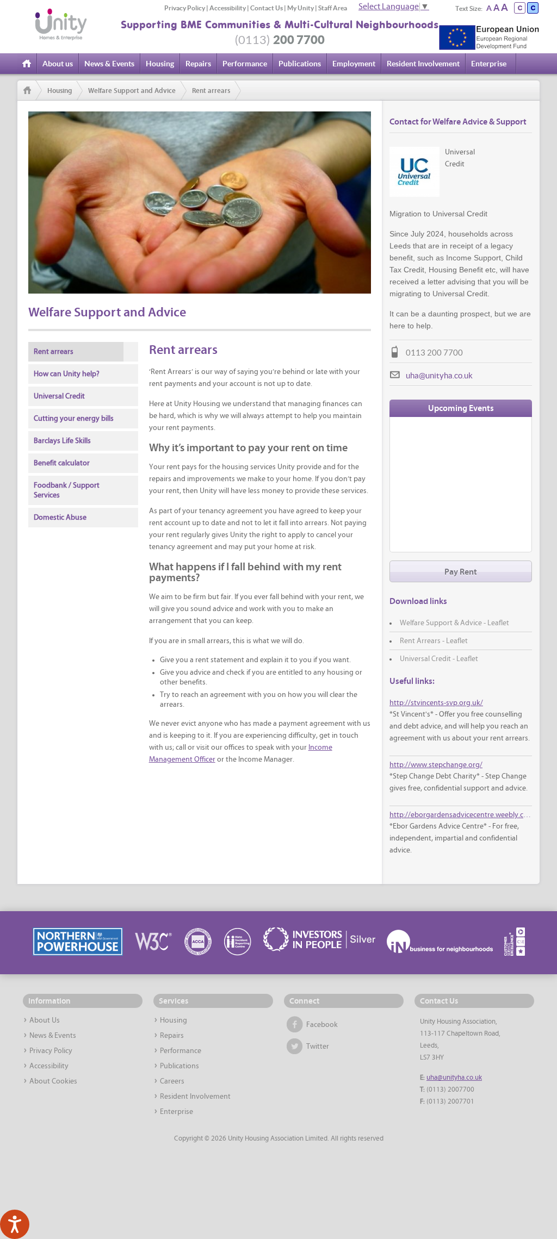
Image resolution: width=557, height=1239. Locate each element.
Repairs (198, 63)
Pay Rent (460, 572)
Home (27, 63)
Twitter (317, 1047)
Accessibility (227, 7)
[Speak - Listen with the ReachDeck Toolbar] (14, 1224)
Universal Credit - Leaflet (439, 659)
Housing (160, 63)
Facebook (322, 1025)
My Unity (300, 7)
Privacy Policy (184, 7)
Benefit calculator (62, 463)
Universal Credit (59, 397)
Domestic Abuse (60, 518)
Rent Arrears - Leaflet (434, 641)
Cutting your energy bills (74, 419)
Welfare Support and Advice (132, 90)
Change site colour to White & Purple (519, 8)
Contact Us (266, 7)
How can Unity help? (67, 374)
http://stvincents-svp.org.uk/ (436, 703)
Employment (353, 63)
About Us (44, 1021)
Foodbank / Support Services (67, 491)
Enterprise (488, 63)
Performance (244, 63)
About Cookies (53, 1082)
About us (57, 63)
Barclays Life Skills (62, 441)
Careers (172, 1082)
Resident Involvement (423, 63)
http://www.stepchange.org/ (435, 765)
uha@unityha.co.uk (439, 375)
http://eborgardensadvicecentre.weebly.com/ (460, 815)
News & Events (109, 63)
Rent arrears (211, 90)
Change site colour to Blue (533, 8)
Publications (299, 63)
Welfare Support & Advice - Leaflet (454, 623)
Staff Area (332, 7)
